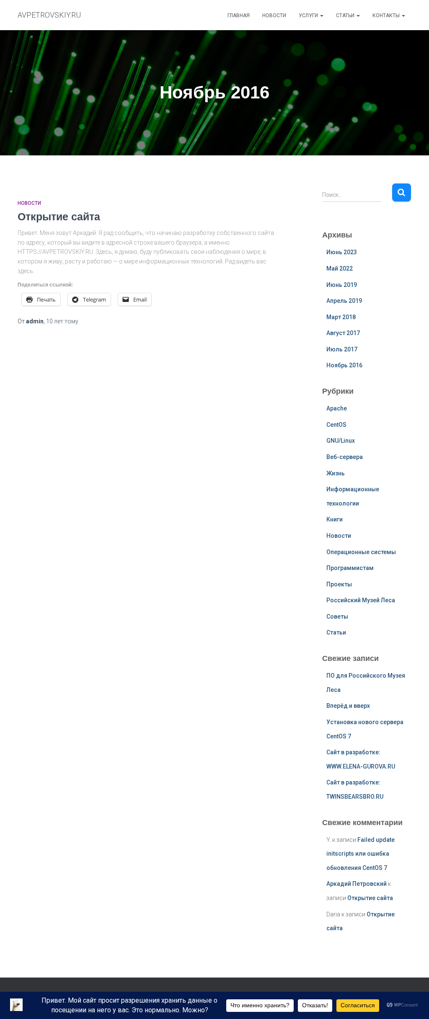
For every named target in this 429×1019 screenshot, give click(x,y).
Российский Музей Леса (360, 600)
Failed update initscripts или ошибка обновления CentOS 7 (360, 853)
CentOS (336, 424)
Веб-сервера (344, 457)
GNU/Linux (340, 440)
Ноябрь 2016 (344, 365)
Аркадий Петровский (356, 883)
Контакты (386, 15)
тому (62, 321)
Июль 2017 (341, 349)
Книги (334, 519)
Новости (274, 15)
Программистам (350, 568)
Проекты (339, 584)
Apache (336, 408)
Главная (238, 15)
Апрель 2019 (344, 300)
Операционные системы (361, 552)
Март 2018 (341, 317)
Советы (337, 616)
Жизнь (335, 473)
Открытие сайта (59, 216)
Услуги (309, 15)
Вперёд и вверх (348, 705)
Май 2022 (339, 268)
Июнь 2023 (341, 252)
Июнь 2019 (341, 284)
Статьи (346, 15)
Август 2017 (343, 333)
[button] (321, 15)
